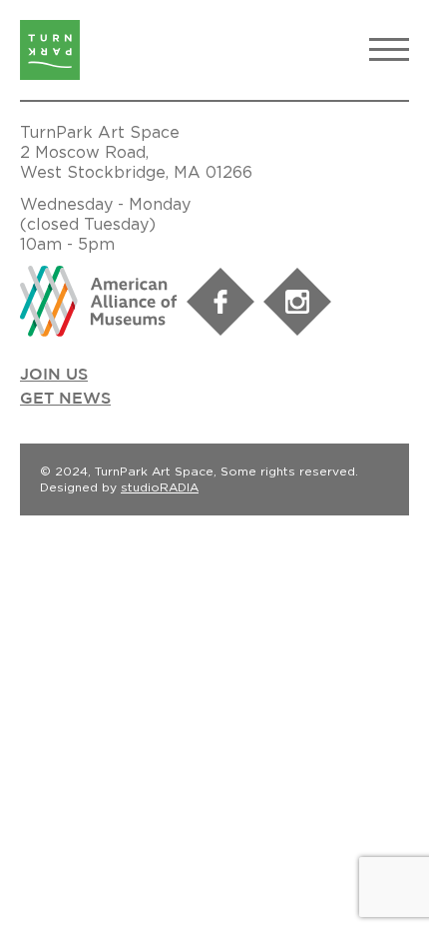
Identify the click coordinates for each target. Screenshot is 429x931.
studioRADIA (160, 486)
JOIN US (54, 375)
